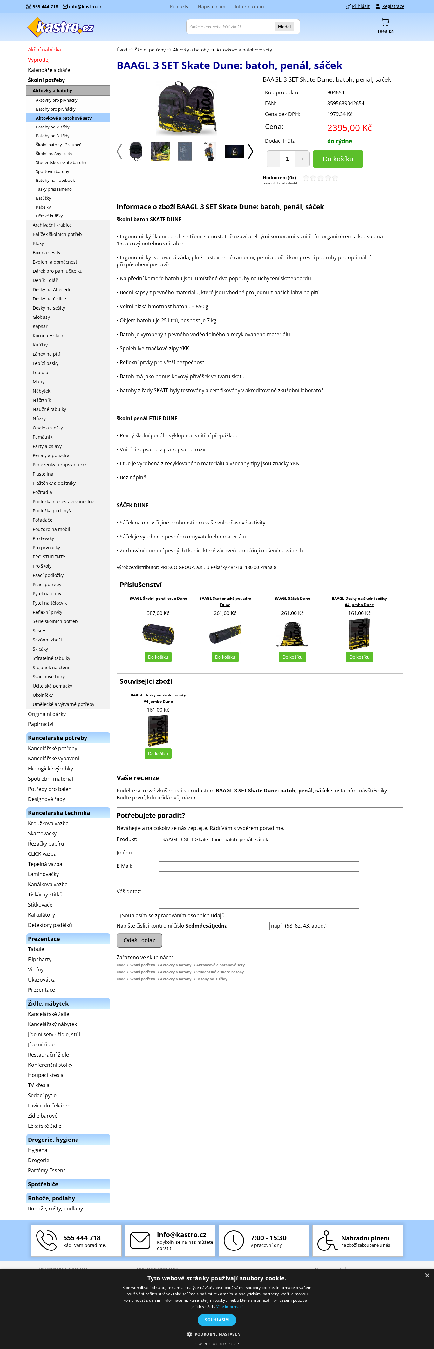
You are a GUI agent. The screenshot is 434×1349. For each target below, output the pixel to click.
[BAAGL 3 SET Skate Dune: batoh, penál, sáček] (186, 109)
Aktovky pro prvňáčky (57, 100)
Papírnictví (40, 724)
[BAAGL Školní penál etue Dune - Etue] (158, 634)
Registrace (393, 6)
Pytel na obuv (47, 594)
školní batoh (133, 219)
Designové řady (46, 799)
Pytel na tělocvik (50, 603)
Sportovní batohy (52, 171)
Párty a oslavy (47, 446)
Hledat (284, 26)
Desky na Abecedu (52, 289)
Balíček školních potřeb (57, 234)
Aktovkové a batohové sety (244, 50)
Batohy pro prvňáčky (56, 109)
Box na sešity (46, 253)
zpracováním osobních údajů (190, 915)
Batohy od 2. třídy (53, 127)
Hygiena (37, 1150)
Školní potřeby (150, 50)
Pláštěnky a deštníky (54, 483)
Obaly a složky (48, 428)
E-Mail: (124, 865)
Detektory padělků (50, 924)
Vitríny (36, 969)
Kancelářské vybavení (53, 758)
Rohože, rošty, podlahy (55, 1208)
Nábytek (41, 391)
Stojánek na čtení (51, 667)
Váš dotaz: (129, 891)
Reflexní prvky (47, 612)
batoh (174, 236)
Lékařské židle (44, 1125)
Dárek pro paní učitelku (58, 271)
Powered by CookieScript (217, 1343)
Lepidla (40, 372)
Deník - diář (45, 280)
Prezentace (41, 989)
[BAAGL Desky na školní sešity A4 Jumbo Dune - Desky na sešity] (359, 634)
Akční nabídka (44, 49)
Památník (42, 437)
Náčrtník (42, 400)
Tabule (36, 949)
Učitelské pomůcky (52, 686)
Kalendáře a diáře (49, 69)
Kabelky (43, 207)
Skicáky (40, 649)
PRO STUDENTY (49, 557)
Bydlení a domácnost (55, 262)
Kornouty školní (49, 335)
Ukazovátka (42, 979)
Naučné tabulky (49, 409)
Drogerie (38, 1160)
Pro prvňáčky (46, 547)
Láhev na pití (46, 354)
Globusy (41, 317)
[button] (217, 1334)
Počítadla (42, 492)
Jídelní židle (41, 1044)
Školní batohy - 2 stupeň (59, 144)
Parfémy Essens (47, 1170)
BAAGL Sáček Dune (292, 598)
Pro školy (42, 566)
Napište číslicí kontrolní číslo (150, 925)
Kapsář (40, 326)
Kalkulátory (41, 914)
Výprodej (39, 59)
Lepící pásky (45, 363)
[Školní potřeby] (61, 27)
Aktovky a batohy (191, 50)
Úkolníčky (43, 695)
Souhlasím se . (174, 915)
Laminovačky (43, 874)
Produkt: (127, 839)
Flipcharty (39, 959)
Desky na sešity (49, 308)
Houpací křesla (46, 1075)
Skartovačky (42, 833)
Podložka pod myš (52, 511)
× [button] (426, 1275)
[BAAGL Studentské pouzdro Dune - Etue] (225, 634)
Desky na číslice (49, 299)
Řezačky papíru (46, 843)
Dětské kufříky (49, 216)
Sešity (39, 630)
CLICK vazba (42, 853)
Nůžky (39, 418)
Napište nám (211, 6)
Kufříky (40, 345)
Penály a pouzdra (51, 455)
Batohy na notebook (55, 180)
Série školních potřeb (55, 621)
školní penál (132, 418)
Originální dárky (47, 713)
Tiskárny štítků (45, 894)
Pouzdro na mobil (51, 529)
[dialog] (217, 1309)
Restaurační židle (48, 1054)
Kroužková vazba (48, 823)
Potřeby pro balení (50, 788)
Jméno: (125, 852)
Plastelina (43, 474)
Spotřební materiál (50, 778)
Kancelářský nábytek (52, 1024)
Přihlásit (361, 6)
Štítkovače (40, 904)
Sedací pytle (42, 1095)
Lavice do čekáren (49, 1105)
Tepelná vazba (45, 863)
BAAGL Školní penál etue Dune (158, 598)
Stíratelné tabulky (51, 658)
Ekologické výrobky (50, 768)
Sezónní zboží (47, 640)
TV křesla (39, 1085)
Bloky (38, 243)
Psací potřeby (47, 584)
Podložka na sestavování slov (63, 501)
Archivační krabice (52, 225)
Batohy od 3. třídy (211, 978)
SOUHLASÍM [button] (217, 1320)
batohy (128, 390)
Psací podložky (48, 575)
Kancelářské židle (48, 1013)
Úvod (122, 50)
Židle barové (43, 1115)
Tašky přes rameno (54, 189)
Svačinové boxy (49, 677)
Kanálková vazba (48, 884)
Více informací (229, 1306)
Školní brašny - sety (54, 153)
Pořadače (42, 520)
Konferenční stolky (50, 1064)
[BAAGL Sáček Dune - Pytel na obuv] (292, 634)
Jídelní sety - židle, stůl (54, 1034)
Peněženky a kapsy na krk (60, 465)
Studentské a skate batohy (220, 971)
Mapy (38, 382)
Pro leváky (43, 538)
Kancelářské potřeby (52, 748)
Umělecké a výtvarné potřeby (63, 704)
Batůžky (43, 198)
